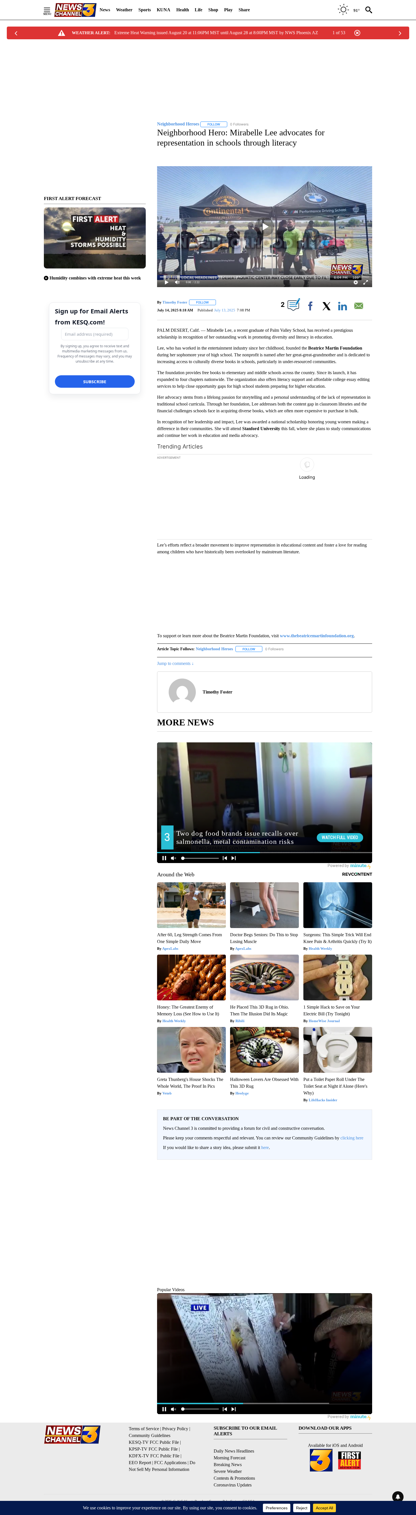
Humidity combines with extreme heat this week (95, 278)
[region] (264, 1282)
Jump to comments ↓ (175, 663)
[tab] (184, 1208)
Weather (124, 9)
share (349, 1242)
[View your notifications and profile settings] (366, 1207)
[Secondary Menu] (51, 10)
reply (181, 1242)
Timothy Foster (174, 302)
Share (244, 9)
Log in (349, 1169)
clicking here (351, 1137)
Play (228, 9)
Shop (213, 9)
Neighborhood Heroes (214, 649)
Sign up (362, 1169)
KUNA (163, 9)
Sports (144, 9)
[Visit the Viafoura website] (360, 1395)
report (362, 1242)
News (105, 9)
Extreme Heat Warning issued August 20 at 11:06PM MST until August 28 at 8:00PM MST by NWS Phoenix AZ (216, 32)
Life (198, 9)
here (265, 1147)
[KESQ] (75, 10)
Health (182, 9)
